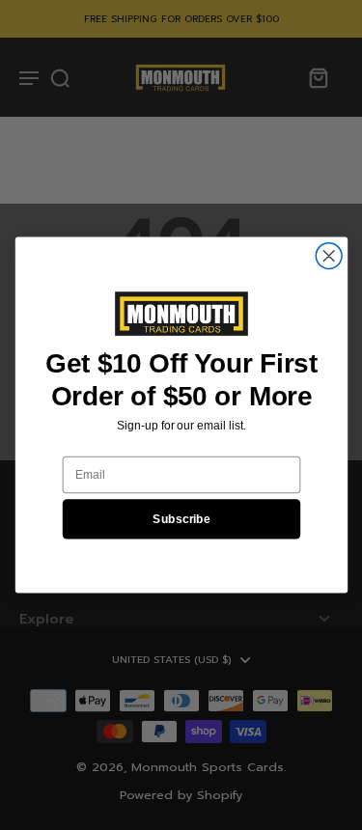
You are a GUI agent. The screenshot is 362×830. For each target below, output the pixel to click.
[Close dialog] (329, 256)
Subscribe (181, 518)
